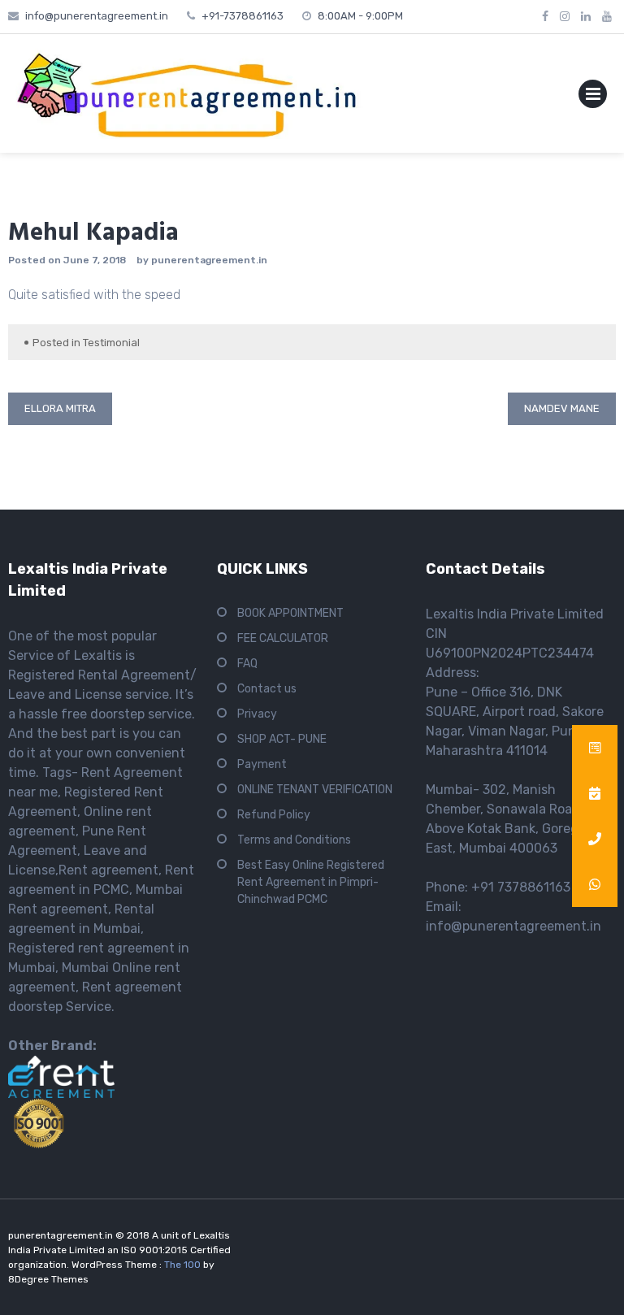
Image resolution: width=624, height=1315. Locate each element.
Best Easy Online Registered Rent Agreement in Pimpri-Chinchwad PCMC (310, 882)
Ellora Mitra (60, 408)
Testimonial (111, 342)
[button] (595, 884)
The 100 (183, 1264)
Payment (262, 764)
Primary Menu (592, 97)
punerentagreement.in (209, 260)
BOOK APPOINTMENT (290, 613)
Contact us (267, 689)
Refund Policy (273, 815)
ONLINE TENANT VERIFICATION (314, 789)
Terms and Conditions (294, 840)
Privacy (257, 714)
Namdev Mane (562, 408)
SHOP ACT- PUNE (282, 739)
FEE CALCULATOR (282, 638)
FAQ (247, 664)
